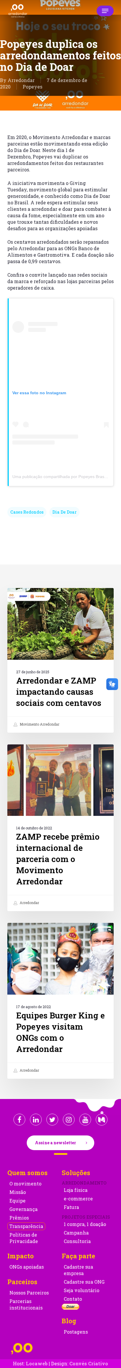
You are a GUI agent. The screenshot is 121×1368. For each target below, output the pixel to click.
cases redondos (26, 512)
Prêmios (19, 1218)
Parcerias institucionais (26, 1304)
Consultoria (77, 1241)
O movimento (25, 1183)
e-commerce (78, 1198)
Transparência (26, 1226)
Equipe (17, 1200)
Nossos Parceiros (29, 1293)
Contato (73, 1299)
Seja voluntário (81, 1290)
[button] (105, 11)
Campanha (76, 1233)
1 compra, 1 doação (85, 1224)
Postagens (76, 1332)
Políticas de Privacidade (23, 1238)
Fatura (71, 1207)
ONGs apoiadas (26, 1267)
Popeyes (32, 86)
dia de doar (64, 512)
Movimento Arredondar (39, 724)
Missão (17, 1192)
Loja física (76, 1190)
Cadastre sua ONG (84, 1282)
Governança (23, 1209)
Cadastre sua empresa (78, 1270)
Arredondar (21, 80)
